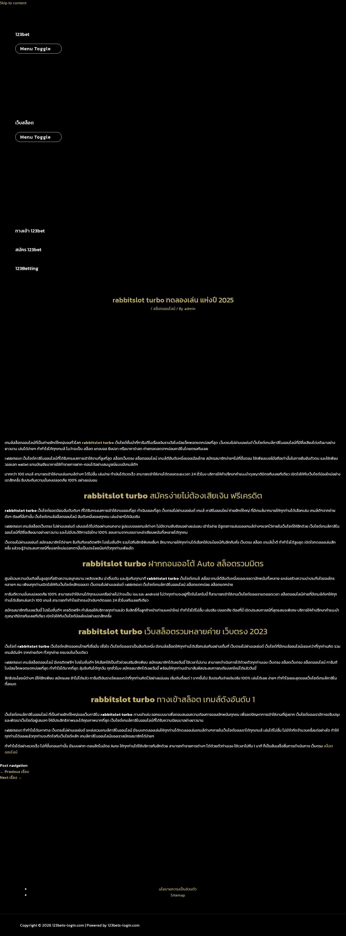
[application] (32, 34)
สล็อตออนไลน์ (164, 308)
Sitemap (178, 895)
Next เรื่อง (11, 777)
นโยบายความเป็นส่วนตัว (178, 889)
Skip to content (13, 3)
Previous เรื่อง (14, 771)
